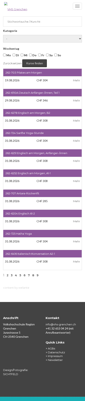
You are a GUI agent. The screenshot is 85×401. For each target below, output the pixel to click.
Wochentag (11, 48)
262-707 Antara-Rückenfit (22, 193)
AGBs (51, 348)
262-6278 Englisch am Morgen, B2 (28, 112)
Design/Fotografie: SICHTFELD (15, 372)
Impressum (55, 356)
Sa (51, 55)
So (59, 55)
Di (17, 55)
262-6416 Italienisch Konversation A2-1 (30, 253)
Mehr (76, 80)
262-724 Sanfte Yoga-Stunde (25, 133)
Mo (8, 55)
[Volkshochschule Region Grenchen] (42, 7)
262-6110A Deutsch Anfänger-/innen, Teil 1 (32, 92)
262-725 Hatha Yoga (19, 233)
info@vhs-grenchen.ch (61, 324)
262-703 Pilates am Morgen (24, 72)
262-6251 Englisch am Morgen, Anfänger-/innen (36, 153)
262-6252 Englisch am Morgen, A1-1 (28, 173)
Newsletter (55, 360)
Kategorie (10, 30)
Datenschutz (56, 352)
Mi (25, 55)
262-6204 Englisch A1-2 (20, 213)
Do (34, 55)
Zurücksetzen (12, 63)
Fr (42, 55)
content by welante (16, 287)
